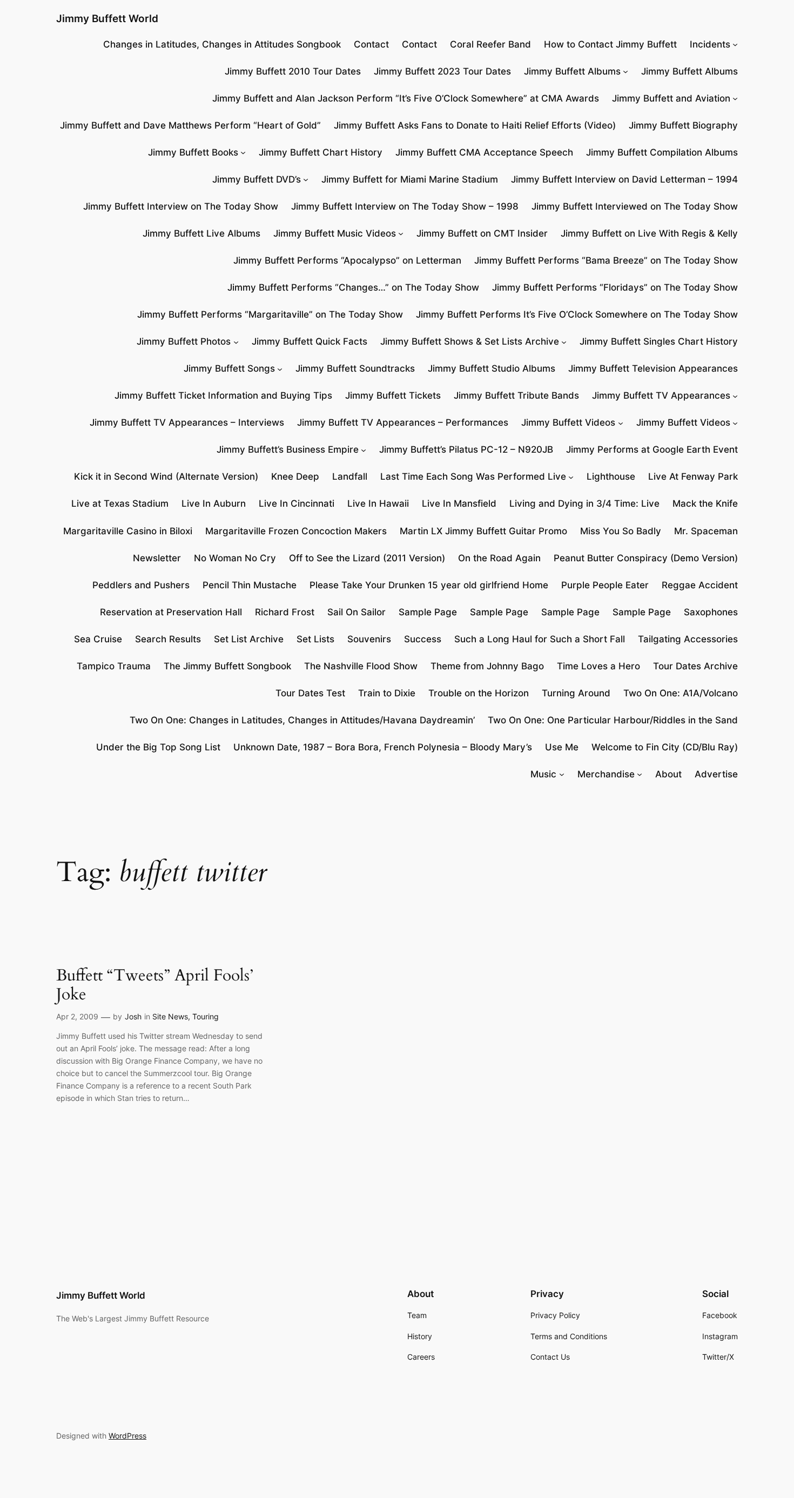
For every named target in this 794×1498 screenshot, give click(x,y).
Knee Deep (295, 476)
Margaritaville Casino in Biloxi (127, 531)
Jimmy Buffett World (107, 18)
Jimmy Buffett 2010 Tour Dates (293, 71)
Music (543, 774)
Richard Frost (284, 612)
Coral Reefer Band (490, 44)
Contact (371, 44)
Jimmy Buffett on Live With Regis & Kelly (649, 233)
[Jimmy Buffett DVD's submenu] (305, 179)
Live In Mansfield (459, 503)
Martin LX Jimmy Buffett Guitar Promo (483, 531)
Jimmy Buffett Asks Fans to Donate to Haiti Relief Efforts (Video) (475, 125)
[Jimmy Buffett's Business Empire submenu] (363, 449)
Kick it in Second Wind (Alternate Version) (166, 476)
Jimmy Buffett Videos (568, 422)
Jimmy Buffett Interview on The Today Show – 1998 (405, 206)
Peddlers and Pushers (141, 585)
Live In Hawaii (378, 503)
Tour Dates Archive (695, 666)
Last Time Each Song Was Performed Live (473, 476)
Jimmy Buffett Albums (572, 71)
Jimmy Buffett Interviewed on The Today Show (634, 206)
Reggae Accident (700, 585)
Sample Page (428, 612)
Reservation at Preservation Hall (171, 612)
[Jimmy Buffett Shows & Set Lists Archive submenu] (564, 341)
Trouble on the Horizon (478, 693)
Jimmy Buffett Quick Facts (309, 341)
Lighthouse (611, 476)
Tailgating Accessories (688, 639)
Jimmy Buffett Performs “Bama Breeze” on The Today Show (606, 260)
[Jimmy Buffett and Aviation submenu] (735, 98)
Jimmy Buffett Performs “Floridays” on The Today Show (615, 287)
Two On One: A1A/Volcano (680, 693)
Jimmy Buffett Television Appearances (653, 368)
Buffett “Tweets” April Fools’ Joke (154, 985)
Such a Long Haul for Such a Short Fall (539, 639)
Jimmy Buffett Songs (229, 368)
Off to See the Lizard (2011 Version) (367, 558)
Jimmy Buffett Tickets (393, 395)
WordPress (127, 1435)
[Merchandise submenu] (639, 774)
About (668, 774)
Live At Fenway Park (693, 476)
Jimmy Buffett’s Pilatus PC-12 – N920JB (466, 449)
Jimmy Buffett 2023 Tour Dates (442, 71)
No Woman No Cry (235, 558)
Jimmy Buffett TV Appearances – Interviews (187, 422)
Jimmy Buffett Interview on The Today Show (180, 206)
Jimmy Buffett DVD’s (256, 179)
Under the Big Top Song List (158, 747)
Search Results (168, 639)
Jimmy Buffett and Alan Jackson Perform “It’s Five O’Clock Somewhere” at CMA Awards (405, 98)
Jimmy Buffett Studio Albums (491, 368)
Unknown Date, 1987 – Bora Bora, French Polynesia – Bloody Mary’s (382, 747)
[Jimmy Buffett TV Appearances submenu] (735, 395)
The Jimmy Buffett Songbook (227, 666)
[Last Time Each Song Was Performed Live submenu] (571, 476)
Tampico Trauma (114, 666)
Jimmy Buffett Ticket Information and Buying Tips (223, 395)
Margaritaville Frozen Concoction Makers (296, 531)
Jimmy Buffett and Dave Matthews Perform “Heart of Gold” (190, 125)
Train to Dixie (386, 693)
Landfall (349, 476)
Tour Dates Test (310, 693)
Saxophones (711, 612)
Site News (170, 1016)
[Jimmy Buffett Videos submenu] (620, 422)
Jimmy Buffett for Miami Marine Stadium (409, 179)
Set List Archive (249, 639)
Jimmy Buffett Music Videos (334, 233)
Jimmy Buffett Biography (683, 125)
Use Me (561, 747)
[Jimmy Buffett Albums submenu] (625, 71)
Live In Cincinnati (296, 503)
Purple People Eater (605, 585)
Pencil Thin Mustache (250, 585)
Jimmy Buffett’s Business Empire (288, 449)
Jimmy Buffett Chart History (320, 152)
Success (422, 639)
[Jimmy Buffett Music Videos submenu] (400, 233)
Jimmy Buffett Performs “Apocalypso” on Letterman (347, 260)
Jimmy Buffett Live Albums (201, 233)
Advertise (716, 774)
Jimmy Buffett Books (193, 152)
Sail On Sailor (356, 612)
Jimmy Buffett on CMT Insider (482, 233)
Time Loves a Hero (598, 666)
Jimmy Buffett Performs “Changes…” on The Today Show (353, 287)
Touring (205, 1016)
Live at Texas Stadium (120, 503)
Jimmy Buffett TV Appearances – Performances (402, 422)
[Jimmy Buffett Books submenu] (243, 152)
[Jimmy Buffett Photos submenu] (236, 341)
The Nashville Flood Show (361, 666)
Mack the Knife (705, 503)
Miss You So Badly (620, 531)
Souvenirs (369, 639)
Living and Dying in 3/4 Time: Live (584, 503)
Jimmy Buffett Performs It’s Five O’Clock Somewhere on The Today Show (577, 314)
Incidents (710, 44)
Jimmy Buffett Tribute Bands (516, 395)
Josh (133, 1016)
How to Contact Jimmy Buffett (610, 44)
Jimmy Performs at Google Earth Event (652, 449)
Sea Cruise (98, 639)
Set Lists (315, 639)
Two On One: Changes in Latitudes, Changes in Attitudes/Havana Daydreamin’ (302, 720)
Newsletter (157, 558)
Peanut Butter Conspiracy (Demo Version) (646, 558)
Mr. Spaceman (706, 531)
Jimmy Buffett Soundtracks (355, 368)
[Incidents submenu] (735, 44)
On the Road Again (499, 558)
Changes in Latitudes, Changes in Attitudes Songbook (222, 44)
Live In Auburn (213, 503)
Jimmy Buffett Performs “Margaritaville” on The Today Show (270, 314)
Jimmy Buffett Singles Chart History (659, 341)
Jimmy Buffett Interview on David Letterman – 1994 (624, 179)
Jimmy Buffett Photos (184, 341)
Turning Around (576, 693)
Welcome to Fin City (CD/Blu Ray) (664, 747)
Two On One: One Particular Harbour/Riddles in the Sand (613, 720)
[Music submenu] (561, 774)
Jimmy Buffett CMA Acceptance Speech (484, 152)
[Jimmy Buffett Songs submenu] (279, 368)
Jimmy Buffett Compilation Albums (662, 152)
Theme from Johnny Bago (487, 666)
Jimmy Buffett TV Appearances (661, 395)
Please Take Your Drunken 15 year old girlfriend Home (428, 585)
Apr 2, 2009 (77, 1016)
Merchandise (606, 774)
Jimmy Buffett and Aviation (671, 98)
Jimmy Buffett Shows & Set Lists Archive (469, 341)
